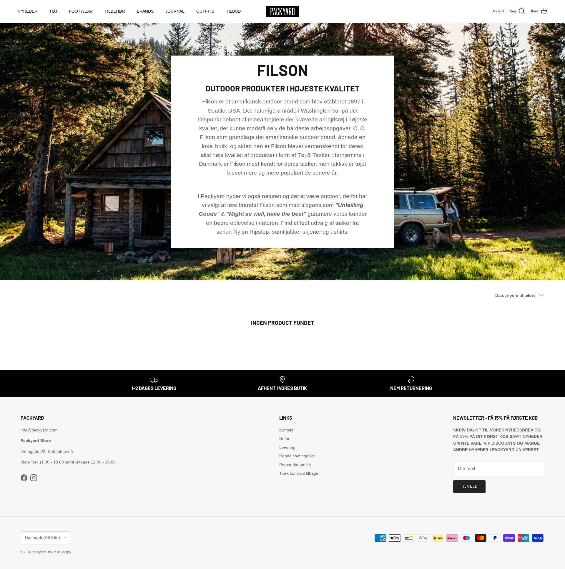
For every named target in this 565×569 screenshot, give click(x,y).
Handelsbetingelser (297, 455)
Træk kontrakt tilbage (298, 473)
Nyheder (27, 11)
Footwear (81, 11)
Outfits (205, 11)
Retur (284, 438)
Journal (175, 11)
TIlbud (233, 11)
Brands (145, 11)
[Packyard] (282, 11)
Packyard (39, 552)
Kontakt (286, 430)
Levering (287, 447)
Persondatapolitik (295, 464)
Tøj (53, 11)
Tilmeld (469, 486)
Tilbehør (114, 11)
